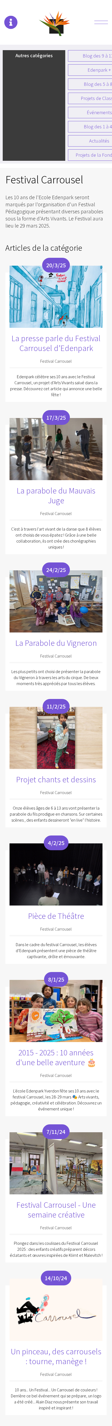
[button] (11, 22)
